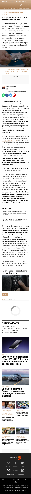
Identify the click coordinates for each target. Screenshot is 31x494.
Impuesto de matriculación (9, 332)
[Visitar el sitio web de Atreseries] (23, 466)
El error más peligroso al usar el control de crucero (15, 272)
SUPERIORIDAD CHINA (7, 386)
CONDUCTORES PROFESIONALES (20, 436)
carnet (5, 294)
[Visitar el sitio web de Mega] (15, 466)
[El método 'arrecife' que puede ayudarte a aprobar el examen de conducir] (8, 405)
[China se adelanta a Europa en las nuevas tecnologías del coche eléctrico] (15, 377)
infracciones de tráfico (9, 140)
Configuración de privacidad (21, 487)
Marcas (13, 8)
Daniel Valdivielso (11, 86)
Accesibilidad (23, 490)
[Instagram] (7, 89)
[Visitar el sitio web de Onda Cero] (8, 470)
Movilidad (24, 328)
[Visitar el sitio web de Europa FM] (15, 470)
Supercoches (5, 330)
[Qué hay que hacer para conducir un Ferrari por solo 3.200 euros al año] (22, 405)
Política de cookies (23, 485)
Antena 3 (4, 299)
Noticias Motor (10, 323)
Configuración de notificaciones (12, 490)
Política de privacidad (14, 485)
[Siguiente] (28, 1)
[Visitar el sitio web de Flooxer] (21, 474)
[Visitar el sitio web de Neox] (23, 463)
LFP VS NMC (5, 354)
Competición (14, 330)
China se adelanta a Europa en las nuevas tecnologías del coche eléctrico (15, 219)
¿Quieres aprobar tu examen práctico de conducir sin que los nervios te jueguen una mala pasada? (7, 413)
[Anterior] (12, 1)
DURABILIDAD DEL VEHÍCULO (6, 436)
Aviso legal (5, 485)
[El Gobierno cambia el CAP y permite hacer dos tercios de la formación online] (22, 431)
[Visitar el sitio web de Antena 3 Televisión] (8, 463)
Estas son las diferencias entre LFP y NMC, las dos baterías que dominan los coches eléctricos (15, 213)
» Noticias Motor (11, 299)
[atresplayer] (21, 4)
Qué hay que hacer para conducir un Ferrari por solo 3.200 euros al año (22, 414)
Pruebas (17, 328)
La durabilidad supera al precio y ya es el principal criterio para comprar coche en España (8, 442)
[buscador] (25, 4)
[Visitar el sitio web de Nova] (8, 466)
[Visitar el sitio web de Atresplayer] (12, 474)
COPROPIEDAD (19, 410)
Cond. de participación (8, 487)
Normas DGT (5, 8)
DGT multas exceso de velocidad (20, 1)
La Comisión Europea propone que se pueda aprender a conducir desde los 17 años (16, 71)
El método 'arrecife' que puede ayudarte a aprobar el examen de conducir (8, 420)
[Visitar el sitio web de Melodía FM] (23, 470)
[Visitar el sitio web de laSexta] (15, 463)
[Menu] (29, 4)
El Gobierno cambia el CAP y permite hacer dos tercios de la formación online (22, 441)
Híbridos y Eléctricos (23, 8)
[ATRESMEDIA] (15, 458)
